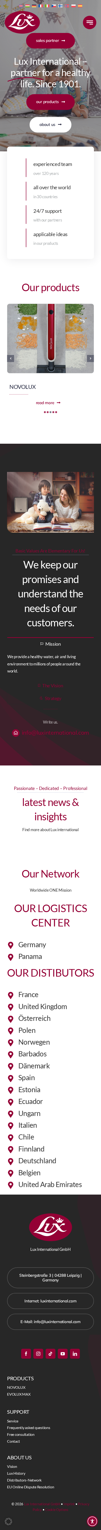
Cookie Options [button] (56, 1509)
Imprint (68, 1504)
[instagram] (38, 1354)
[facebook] (26, 1354)
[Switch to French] (40, 5)
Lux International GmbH (42, 1504)
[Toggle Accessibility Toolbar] (92, 1521)
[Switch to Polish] (73, 5)
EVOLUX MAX (26, 386)
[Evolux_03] (50, 305)
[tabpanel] (50, 664)
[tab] (50, 643)
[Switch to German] (34, 5)
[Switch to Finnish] (60, 5)
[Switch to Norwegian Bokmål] (67, 5)
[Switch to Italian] (47, 5)
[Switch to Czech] (53, 5)
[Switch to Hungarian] (27, 5)
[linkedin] (75, 1354)
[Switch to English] (21, 5)
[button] (45, 412)
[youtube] (63, 1354)
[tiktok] (50, 1354)
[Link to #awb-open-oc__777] (89, 22)
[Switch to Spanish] (80, 5)
